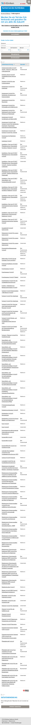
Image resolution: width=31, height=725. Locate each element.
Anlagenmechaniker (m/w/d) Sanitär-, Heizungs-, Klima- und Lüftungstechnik (9, 69)
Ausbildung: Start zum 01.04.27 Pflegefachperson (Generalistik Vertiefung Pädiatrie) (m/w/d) (9, 146)
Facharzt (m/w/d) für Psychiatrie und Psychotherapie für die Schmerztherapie (10, 313)
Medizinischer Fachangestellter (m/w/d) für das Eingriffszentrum (10, 492)
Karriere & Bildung (5, 13)
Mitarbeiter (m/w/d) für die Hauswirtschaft (8, 601)
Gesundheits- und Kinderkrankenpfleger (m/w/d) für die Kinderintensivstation (9, 342)
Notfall (23, 4)
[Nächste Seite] (4, 62)
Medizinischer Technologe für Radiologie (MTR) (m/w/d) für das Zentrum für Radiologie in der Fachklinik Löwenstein (10, 565)
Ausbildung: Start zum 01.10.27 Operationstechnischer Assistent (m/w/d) (10, 221)
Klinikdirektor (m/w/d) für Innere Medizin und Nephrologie (10, 419)
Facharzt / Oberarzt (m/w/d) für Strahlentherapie (10, 336)
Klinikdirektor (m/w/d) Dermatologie (7, 414)
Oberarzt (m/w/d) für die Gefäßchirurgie (8, 610)
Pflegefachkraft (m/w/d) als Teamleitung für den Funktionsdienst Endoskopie (9, 651)
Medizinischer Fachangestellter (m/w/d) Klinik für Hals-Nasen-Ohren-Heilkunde (9, 530)
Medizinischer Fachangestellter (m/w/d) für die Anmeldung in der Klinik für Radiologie (9, 498)
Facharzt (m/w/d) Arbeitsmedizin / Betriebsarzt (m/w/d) (10, 291)
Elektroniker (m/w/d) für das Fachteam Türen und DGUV (9, 259)
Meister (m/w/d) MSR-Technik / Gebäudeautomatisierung (10, 591)
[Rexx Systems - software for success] (26, 690)
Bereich (22, 48)
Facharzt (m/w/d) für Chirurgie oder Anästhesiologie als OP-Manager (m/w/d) (9, 306)
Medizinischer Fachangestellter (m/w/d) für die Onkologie (9, 518)
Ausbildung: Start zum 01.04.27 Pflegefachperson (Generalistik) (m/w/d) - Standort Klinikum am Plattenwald (10, 172)
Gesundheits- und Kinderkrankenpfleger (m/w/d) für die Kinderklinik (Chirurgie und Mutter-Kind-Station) (9, 358)
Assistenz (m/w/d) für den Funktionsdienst (8, 82)
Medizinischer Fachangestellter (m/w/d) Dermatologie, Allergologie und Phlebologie (9, 481)
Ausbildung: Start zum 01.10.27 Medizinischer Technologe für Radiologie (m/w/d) (9, 214)
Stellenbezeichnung (7, 64)
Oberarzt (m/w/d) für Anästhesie (10, 606)
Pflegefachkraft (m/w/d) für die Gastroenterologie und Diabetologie (9, 658)
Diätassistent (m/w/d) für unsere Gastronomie (10, 244)
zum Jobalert (15, 34)
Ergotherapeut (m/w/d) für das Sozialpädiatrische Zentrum (9, 281)
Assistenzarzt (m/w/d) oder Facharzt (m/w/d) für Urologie (9, 131)
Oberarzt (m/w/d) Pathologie (9, 624)
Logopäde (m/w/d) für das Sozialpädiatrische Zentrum (8, 462)
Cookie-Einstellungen (16, 723)
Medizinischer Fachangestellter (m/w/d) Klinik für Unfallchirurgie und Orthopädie (10, 537)
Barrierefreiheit (6, 723)
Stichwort (3, 43)
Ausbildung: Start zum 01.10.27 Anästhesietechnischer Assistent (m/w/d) (10, 205)
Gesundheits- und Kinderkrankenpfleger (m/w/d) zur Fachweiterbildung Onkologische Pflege (9, 399)
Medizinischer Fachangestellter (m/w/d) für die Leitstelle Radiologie (9, 512)
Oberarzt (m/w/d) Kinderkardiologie (6, 615)
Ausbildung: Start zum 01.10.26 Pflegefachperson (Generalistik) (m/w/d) (9, 197)
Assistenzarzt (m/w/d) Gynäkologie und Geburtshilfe (9, 118)
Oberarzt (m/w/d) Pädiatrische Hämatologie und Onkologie (9, 620)
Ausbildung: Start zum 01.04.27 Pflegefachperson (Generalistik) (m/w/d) (9, 154)
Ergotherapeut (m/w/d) (8, 269)
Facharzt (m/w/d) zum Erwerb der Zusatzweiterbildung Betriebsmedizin (9, 328)
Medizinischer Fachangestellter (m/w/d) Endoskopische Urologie (10, 487)
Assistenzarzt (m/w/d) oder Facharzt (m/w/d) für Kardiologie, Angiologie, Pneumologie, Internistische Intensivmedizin (10, 125)
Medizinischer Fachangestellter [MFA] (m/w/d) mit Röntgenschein (9, 544)
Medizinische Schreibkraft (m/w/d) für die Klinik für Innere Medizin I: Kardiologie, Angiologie (10, 467)
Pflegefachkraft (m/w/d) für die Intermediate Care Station (9, 676)
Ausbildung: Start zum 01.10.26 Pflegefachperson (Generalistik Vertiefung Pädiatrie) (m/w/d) (9, 188)
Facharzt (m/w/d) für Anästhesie (10, 296)
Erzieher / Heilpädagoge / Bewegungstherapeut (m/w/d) (9, 286)
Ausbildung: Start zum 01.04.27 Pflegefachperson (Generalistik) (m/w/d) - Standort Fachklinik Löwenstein (9, 164)
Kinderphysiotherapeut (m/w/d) (10, 410)
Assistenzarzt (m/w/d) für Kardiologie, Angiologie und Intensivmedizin (9, 95)
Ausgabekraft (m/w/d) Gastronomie (7, 229)
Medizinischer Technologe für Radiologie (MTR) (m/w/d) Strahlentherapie (9, 582)
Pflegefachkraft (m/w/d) (8, 641)
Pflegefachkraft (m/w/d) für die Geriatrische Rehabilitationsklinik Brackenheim (10, 670)
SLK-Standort (13, 48)
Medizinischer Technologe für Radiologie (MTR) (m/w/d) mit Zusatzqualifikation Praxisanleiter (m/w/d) (10, 574)
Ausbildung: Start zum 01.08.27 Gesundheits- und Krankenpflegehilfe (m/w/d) (9, 180)
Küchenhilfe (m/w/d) (7, 437)
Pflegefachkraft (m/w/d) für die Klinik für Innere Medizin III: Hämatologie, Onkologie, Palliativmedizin (9, 683)
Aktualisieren (15, 54)
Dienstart (3, 48)
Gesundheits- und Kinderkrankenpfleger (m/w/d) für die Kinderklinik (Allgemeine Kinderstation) (9, 349)
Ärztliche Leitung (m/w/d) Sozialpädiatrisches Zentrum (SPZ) (9, 76)
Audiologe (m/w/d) (6, 141)
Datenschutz (12, 721)
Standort (22, 64)
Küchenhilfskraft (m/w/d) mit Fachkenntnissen (9, 446)
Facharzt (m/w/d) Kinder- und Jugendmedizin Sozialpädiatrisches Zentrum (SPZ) (9, 320)
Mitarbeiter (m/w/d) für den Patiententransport (9, 596)
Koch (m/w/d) (5, 424)
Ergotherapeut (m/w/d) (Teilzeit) (10, 277)
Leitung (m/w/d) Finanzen (8, 458)
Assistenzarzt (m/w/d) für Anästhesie (8, 87)
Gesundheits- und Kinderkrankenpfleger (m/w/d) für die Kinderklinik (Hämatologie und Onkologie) (10, 366)
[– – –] (28, 1)
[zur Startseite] (7, 3)
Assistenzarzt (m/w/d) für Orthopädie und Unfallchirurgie (9, 106)
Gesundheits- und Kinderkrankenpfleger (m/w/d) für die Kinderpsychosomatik (9, 382)
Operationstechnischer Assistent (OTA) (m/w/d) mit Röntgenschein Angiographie (10, 636)
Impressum (5, 721)
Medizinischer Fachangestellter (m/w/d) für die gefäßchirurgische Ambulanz (9, 505)
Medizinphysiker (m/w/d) (8, 587)
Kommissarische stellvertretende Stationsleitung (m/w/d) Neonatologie (10, 432)
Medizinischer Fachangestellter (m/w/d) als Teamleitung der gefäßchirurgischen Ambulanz (9, 474)
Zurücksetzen (15, 58)
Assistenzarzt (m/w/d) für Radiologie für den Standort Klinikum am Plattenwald (9, 112)
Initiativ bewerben (15, 707)
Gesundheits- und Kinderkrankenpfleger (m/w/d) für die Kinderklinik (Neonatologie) (9, 375)
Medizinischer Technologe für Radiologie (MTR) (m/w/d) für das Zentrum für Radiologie (9, 551)
